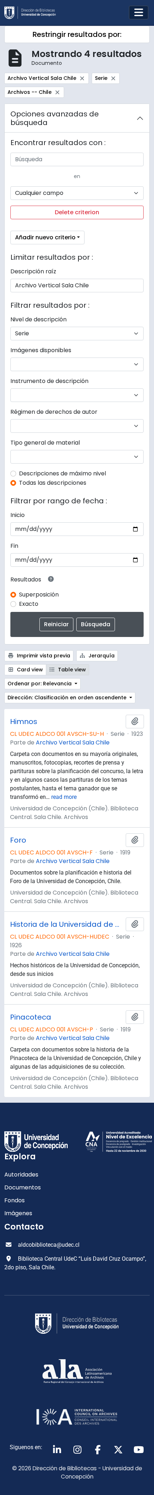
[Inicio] (33, 13)
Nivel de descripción (38, 319)
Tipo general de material (45, 443)
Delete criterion (77, 212)
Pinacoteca (30, 1017)
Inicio (17, 515)
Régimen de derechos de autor (53, 412)
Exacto (28, 604)
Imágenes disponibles (40, 350)
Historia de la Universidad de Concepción (66, 924)
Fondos (14, 1200)
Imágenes (18, 1213)
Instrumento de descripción (49, 381)
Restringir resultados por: (77, 34)
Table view (71, 669)
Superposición (39, 594)
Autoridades (21, 1174)
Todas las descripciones (52, 483)
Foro (18, 840)
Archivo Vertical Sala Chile (73, 742)
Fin (14, 546)
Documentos (22, 1187)
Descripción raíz (33, 271)
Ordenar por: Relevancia (40, 683)
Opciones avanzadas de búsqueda (54, 118)
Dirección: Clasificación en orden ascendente (68, 697)
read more (64, 797)
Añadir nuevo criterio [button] (45, 237)
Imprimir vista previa (42, 655)
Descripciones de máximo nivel (62, 473)
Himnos (23, 721)
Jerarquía (101, 655)
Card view (29, 669)
